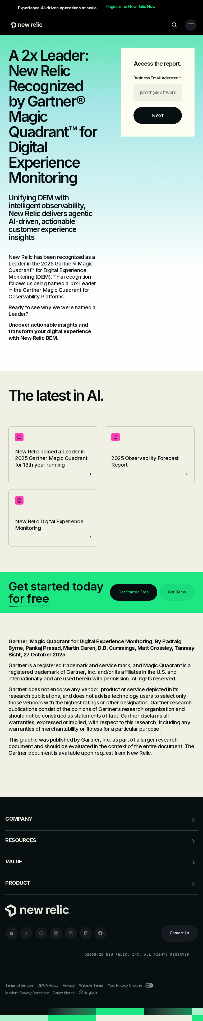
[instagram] (70, 933)
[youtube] (11, 933)
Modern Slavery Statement (27, 993)
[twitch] (85, 933)
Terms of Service (19, 985)
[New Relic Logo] (25, 25)
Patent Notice (64, 993)
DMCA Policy (48, 985)
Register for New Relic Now (130, 6)
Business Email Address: (157, 77)
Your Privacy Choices (125, 985)
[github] (41, 933)
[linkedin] (56, 933)
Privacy (69, 985)
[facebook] (100, 933)
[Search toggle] (174, 25)
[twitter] (26, 933)
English (90, 992)
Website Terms (91, 985)
